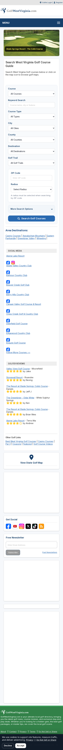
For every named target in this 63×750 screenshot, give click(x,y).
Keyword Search (16, 100)
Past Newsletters (49, 552)
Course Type (14, 111)
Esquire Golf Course (16, 343)
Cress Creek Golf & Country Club (22, 314)
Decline (8, 745)
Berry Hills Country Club (17, 294)
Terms (32, 731)
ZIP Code (15, 173)
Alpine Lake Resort (15, 256)
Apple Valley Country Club (19, 265)
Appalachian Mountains (34, 235)
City (10, 123)
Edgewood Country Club (18, 333)
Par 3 (8, 444)
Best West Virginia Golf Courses (21, 441)
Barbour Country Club (16, 275)
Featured (27, 444)
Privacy (23, 731)
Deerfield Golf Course (17, 323)
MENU (6, 22)
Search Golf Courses (33, 218)
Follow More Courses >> (18, 352)
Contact (13, 731)
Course (12, 88)
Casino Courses (13, 235)
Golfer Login (47, 2)
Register (59, 2)
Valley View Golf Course (18, 368)
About (3, 731)
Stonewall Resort (14, 377)
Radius (14, 184)
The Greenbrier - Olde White (20, 397)
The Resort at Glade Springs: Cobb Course (27, 386)
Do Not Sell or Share (48, 731)
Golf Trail (13, 158)
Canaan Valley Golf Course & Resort (23, 304)
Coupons (16, 444)
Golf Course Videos (43, 444)
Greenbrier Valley (26, 238)
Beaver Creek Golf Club (17, 285)
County (12, 134)
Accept (20, 745)
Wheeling (41, 238)
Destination (14, 146)
